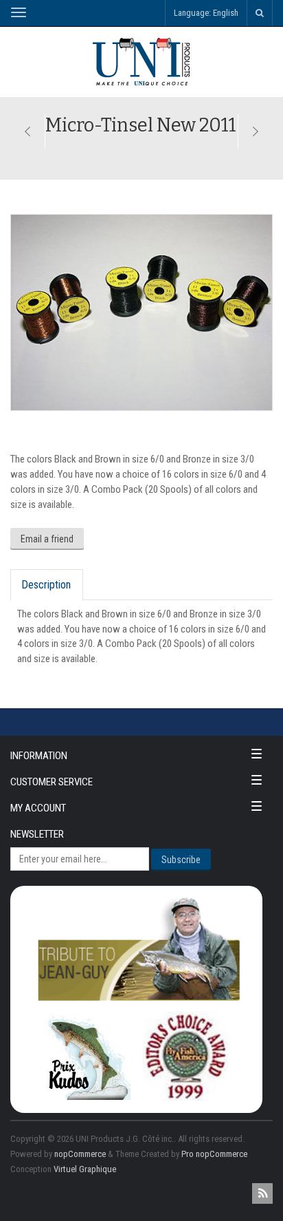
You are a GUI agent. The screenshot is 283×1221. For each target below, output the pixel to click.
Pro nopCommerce (214, 1154)
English (225, 13)
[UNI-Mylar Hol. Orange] (27, 131)
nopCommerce (80, 1154)
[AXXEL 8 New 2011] (255, 131)
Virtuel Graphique (85, 1169)
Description (46, 584)
